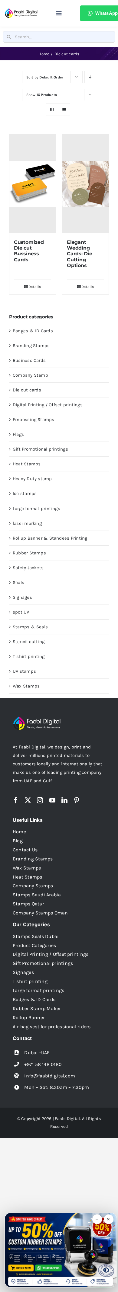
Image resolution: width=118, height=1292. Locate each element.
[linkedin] (64, 800)
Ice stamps (25, 493)
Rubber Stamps (29, 553)
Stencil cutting (28, 641)
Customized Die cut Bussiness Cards (29, 251)
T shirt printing (29, 656)
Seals (18, 582)
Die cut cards (27, 390)
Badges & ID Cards (33, 330)
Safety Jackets (28, 567)
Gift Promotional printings (40, 449)
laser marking (27, 523)
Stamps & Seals (30, 627)
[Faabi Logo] (21, 10)
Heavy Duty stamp (32, 478)
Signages (22, 597)
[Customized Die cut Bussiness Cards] (32, 183)
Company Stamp (30, 375)
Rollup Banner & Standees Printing (50, 538)
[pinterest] (77, 800)
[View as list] (64, 110)
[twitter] (28, 800)
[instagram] (40, 800)
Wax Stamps (26, 686)
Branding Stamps (31, 345)
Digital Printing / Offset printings (48, 404)
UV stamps (24, 671)
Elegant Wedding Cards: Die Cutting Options (79, 253)
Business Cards (29, 360)
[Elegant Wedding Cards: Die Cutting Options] (85, 183)
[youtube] (52, 800)
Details (34, 287)
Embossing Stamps (33, 419)
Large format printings (36, 508)
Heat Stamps (27, 464)
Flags (18, 434)
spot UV (21, 612)
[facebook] (16, 800)
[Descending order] (90, 77)
